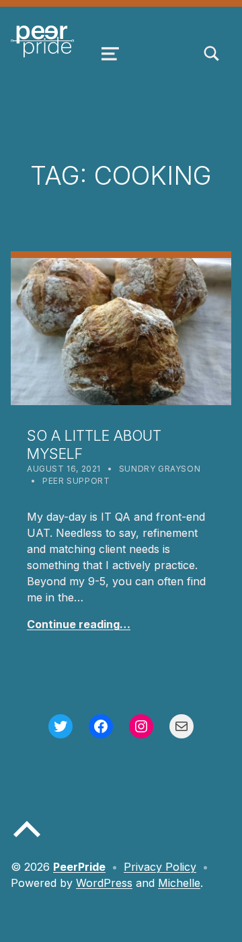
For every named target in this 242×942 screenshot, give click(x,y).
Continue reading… (78, 624)
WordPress (104, 883)
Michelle (179, 883)
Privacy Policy (160, 866)
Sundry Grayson (159, 469)
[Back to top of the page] (27, 840)
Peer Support (76, 481)
